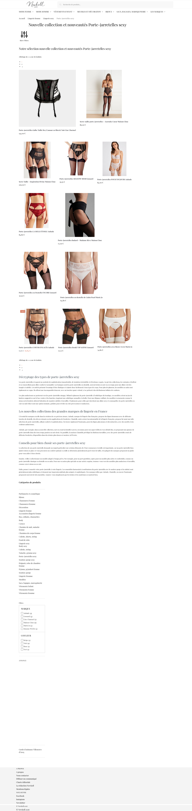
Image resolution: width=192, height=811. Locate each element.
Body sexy (23, 546)
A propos (20, 772)
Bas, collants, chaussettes (29, 517)
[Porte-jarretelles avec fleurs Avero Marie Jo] (115, 326)
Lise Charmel (29, 619)
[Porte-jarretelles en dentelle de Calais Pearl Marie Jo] (81, 273)
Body (21, 520)
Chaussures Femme (27, 500)
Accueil (22, 18)
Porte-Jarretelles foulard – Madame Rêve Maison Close (80, 240)
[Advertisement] (32, 702)
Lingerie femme (34, 18)
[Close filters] (19, 766)
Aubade (26, 613)
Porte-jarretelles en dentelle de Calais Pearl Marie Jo (81, 297)
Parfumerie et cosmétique (29, 494)
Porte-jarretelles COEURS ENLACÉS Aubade (36, 347)
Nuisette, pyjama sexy (27, 553)
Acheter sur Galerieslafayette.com (47, 139)
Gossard (27, 616)
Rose (25, 646)
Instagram (20, 799)
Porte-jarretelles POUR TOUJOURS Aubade (114, 179)
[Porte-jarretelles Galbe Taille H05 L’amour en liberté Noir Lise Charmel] (47, 98)
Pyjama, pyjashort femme (29, 569)
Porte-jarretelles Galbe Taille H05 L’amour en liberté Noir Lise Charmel (47, 130)
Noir (25, 643)
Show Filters (24, 40)
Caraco (22, 523)
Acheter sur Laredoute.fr (104, 139)
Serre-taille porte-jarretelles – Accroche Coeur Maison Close (104, 121)
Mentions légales (23, 789)
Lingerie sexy (48, 18)
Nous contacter (22, 775)
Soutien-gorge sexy (27, 560)
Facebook (20, 796)
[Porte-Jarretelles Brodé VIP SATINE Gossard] (76, 326)
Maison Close (29, 622)
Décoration (23, 507)
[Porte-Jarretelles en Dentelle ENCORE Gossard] (37, 270)
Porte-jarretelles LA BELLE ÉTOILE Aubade (36, 231)
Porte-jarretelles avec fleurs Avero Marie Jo (115, 347)
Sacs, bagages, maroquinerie (30, 583)
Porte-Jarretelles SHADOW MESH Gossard (76, 179)
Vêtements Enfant (26, 586)
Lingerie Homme (26, 576)
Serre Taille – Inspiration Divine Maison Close (37, 182)
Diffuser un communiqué (26, 779)
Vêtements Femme (26, 589)
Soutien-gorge (25, 572)
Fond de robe (24, 540)
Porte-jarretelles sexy (28, 556)
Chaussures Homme (27, 504)
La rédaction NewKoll (25, 785)
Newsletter (20, 803)
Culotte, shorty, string (28, 536)
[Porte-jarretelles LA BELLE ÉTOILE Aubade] (36, 210)
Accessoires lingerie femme (30, 513)
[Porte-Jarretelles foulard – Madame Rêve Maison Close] (80, 215)
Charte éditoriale (23, 782)
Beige (26, 640)
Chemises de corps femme (29, 533)
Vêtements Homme (26, 593)
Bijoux (21, 497)
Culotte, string (25, 549)
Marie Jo (27, 625)
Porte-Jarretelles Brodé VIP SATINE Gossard (76, 347)
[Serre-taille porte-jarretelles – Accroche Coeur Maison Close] (104, 94)
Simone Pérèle (29, 629)
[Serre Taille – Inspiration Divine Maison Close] (37, 160)
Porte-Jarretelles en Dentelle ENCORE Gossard (37, 292)
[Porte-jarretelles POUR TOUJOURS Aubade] (114, 159)
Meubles (22, 579)
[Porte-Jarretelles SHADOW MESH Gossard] (76, 158)
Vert (25, 649)
